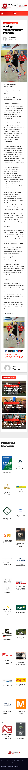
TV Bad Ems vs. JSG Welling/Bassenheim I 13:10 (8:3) (9, 356)
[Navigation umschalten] (15, 13)
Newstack (24, 760)
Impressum (3, 766)
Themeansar (15, 762)
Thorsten (13, 37)
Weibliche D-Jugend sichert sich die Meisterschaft (13, 390)
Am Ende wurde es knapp (20, 356)
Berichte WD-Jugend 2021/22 (10, 23)
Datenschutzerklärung (13, 766)
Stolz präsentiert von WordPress (9, 760)
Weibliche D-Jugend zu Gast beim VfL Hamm (14, 406)
